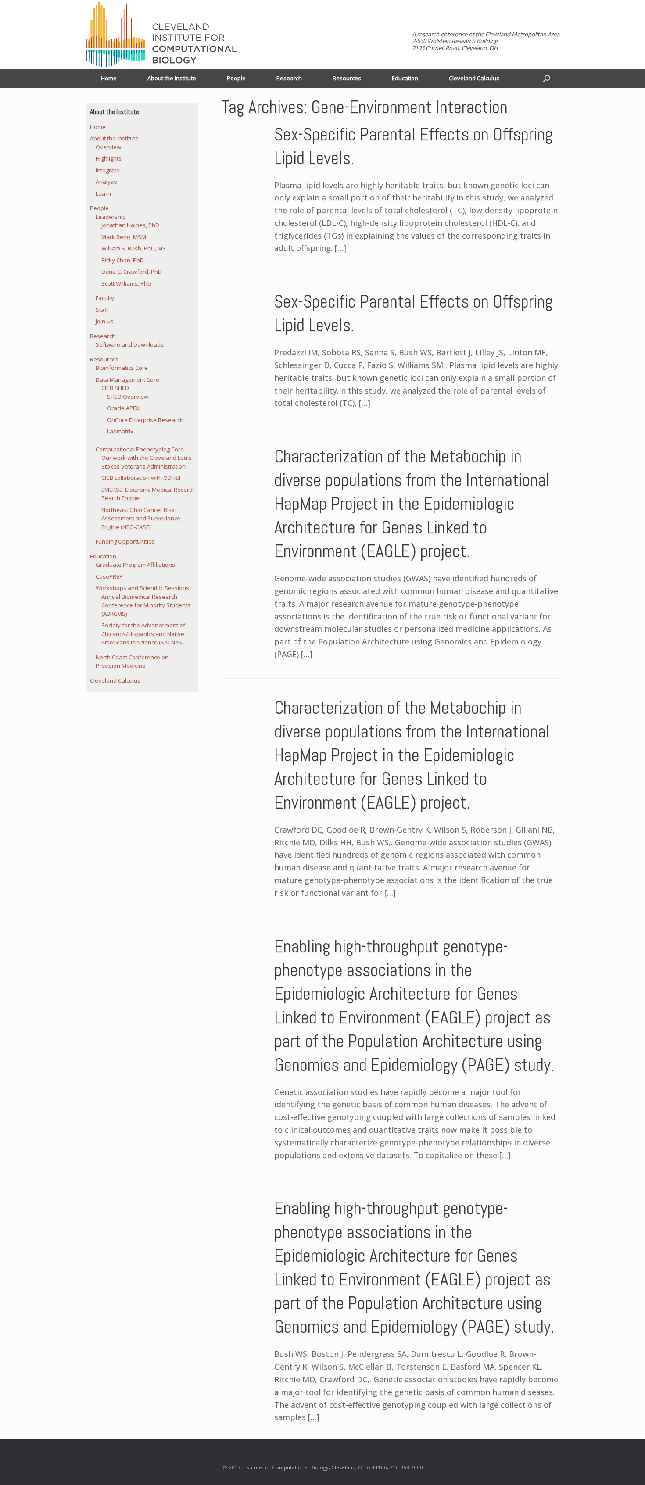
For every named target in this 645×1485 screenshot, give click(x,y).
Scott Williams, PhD (126, 283)
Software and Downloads (130, 344)
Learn (103, 193)
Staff (102, 310)
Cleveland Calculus (474, 78)
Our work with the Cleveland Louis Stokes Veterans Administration (146, 462)
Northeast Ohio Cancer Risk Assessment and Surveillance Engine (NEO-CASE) (140, 518)
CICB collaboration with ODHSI (140, 478)
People (236, 78)
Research (289, 78)
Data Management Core (127, 379)
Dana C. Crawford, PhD (131, 272)
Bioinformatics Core (122, 368)
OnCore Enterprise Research (145, 420)
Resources (347, 78)
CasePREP (109, 576)
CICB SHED (115, 388)
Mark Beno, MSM (123, 237)
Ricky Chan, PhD (122, 260)
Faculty (105, 298)
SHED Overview (127, 397)
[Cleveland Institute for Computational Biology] (161, 34)
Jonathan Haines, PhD (130, 225)
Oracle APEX (123, 408)
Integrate (108, 170)
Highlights (109, 158)
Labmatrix (120, 431)
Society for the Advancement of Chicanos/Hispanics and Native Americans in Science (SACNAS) (143, 633)
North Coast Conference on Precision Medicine (132, 661)
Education (405, 78)
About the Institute (171, 78)
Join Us (105, 321)
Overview (108, 147)
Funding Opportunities (125, 541)
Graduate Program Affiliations (135, 565)
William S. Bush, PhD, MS (133, 248)
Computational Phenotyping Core (140, 449)
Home (109, 78)
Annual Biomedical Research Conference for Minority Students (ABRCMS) (145, 605)
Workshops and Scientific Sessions (142, 588)
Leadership (111, 217)
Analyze (106, 182)
